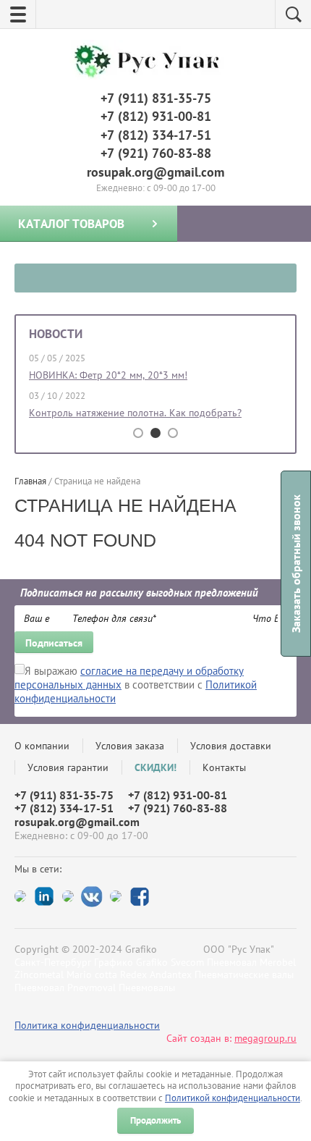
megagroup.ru (265, 1038)
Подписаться (53, 642)
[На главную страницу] (152, 61)
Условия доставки (230, 745)
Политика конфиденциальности (87, 1025)
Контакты (224, 767)
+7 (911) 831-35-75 (156, 98)
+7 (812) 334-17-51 (156, 135)
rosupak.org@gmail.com (155, 172)
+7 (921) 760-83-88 (156, 153)
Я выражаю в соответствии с (135, 684)
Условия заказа (129, 745)
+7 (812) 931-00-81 (156, 116)
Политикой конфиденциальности (232, 1098)
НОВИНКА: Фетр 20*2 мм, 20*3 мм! (108, 375)
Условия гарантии (67, 767)
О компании (41, 745)
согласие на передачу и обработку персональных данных (129, 677)
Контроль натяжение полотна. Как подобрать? (135, 412)
